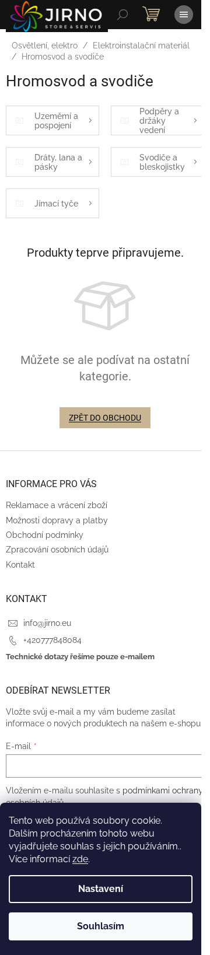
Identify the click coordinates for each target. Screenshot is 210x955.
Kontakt (20, 564)
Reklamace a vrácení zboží (56, 505)
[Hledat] (122, 14)
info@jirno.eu (47, 623)
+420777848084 (52, 640)
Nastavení (100, 888)
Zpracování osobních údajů (57, 549)
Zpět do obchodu (105, 417)
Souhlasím (100, 926)
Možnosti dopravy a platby (57, 520)
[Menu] (183, 14)
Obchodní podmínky (44, 535)
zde (80, 859)
